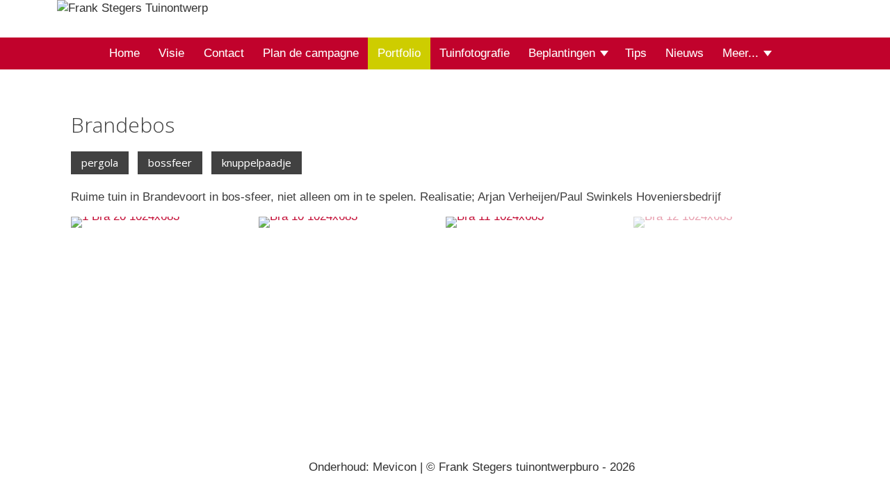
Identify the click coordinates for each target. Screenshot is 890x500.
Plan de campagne (311, 53)
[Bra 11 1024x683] (539, 303)
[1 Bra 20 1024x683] (164, 303)
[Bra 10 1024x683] (352, 303)
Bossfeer (170, 162)
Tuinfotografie (474, 53)
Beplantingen (561, 53)
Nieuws (684, 53)
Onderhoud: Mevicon (362, 467)
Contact (224, 53)
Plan (489, 116)
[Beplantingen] (605, 54)
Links (745, 105)
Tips (636, 53)
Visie (171, 53)
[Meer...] (769, 54)
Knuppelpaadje (256, 162)
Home (124, 53)
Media (672, 116)
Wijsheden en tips (590, 105)
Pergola (99, 162)
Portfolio (399, 53)
